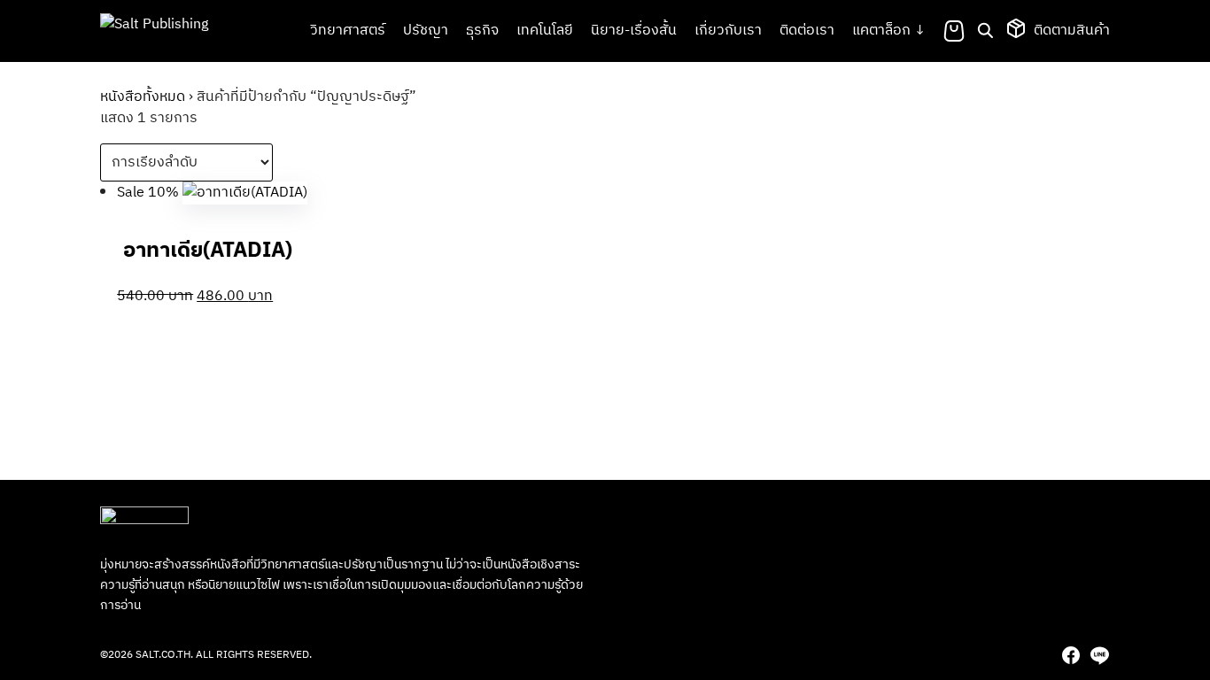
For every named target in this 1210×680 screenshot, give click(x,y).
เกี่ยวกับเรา (728, 30)
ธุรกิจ (482, 30)
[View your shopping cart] (954, 31)
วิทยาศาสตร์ (347, 30)
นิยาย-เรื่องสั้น (634, 30)
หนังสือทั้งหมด (142, 97)
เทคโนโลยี (544, 30)
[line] (1099, 655)
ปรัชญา (425, 30)
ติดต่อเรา (807, 30)
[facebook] (1071, 655)
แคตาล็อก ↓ (889, 30)
